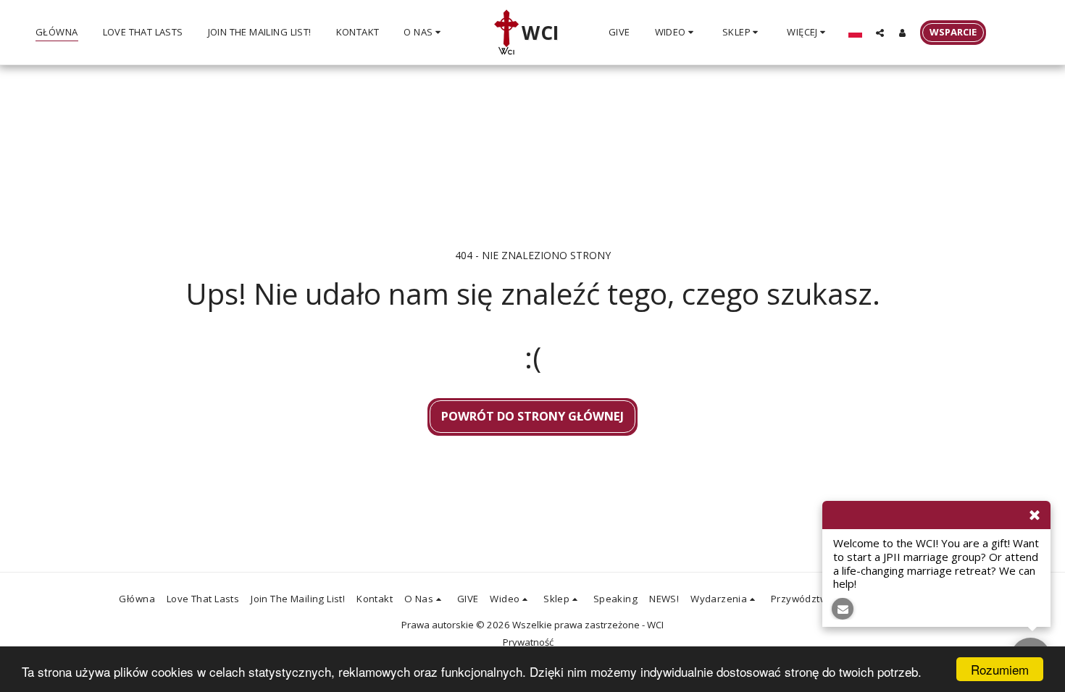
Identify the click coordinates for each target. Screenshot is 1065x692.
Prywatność (528, 642)
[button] (424, 32)
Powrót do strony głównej (532, 416)
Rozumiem (1000, 669)
